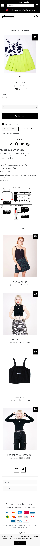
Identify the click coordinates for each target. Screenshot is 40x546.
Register (19, 2)
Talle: (4, 103)
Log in (26, 2)
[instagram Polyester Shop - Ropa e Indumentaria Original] (16, 469)
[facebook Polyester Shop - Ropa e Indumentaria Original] (23, 469)
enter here (29, 530)
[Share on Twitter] (22, 144)
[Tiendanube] (20, 533)
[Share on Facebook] (16, 144)
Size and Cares (30, 507)
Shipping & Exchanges (13, 507)
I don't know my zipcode (10, 133)
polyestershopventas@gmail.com (23, 10)
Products (9, 504)
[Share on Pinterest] (28, 144)
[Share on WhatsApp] (11, 144)
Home (13, 30)
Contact (31, 504)
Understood (20, 543)
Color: (4, 95)
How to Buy (20, 504)
